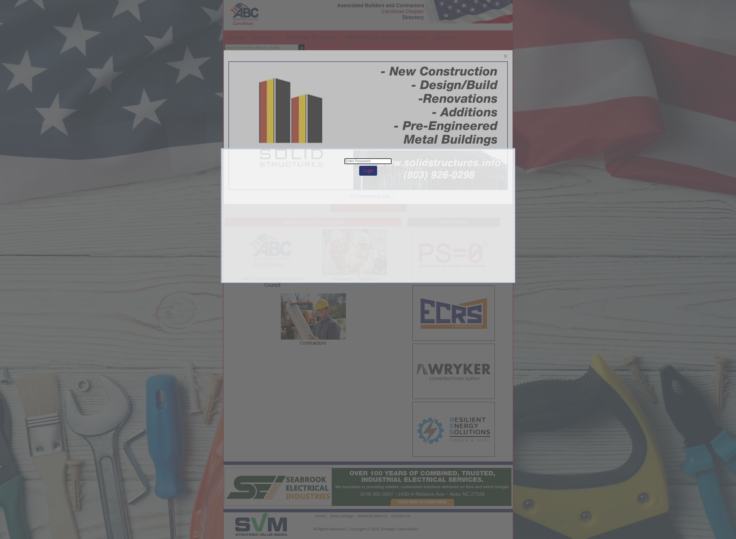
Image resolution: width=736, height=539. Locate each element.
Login (368, 170)
